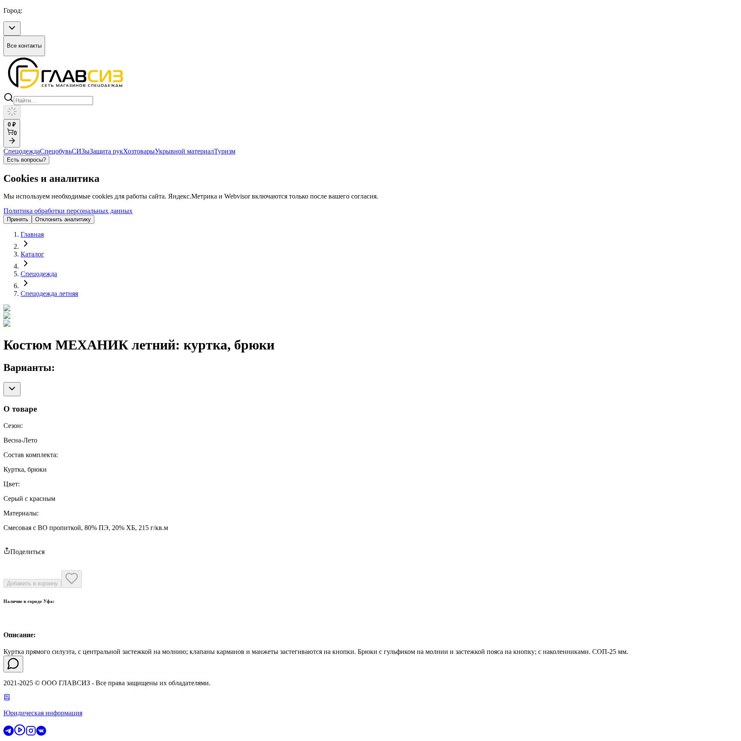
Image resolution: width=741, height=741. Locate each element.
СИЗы (81, 151)
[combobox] (12, 28)
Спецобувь (56, 151)
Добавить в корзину (32, 583)
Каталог (32, 254)
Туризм (224, 151)
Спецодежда (21, 151)
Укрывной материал (184, 151)
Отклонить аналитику (63, 219)
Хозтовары (139, 151)
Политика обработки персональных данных (68, 210)
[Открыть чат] (13, 664)
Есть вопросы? (26, 160)
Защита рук (106, 151)
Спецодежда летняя (49, 293)
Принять (17, 219)
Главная (32, 234)
